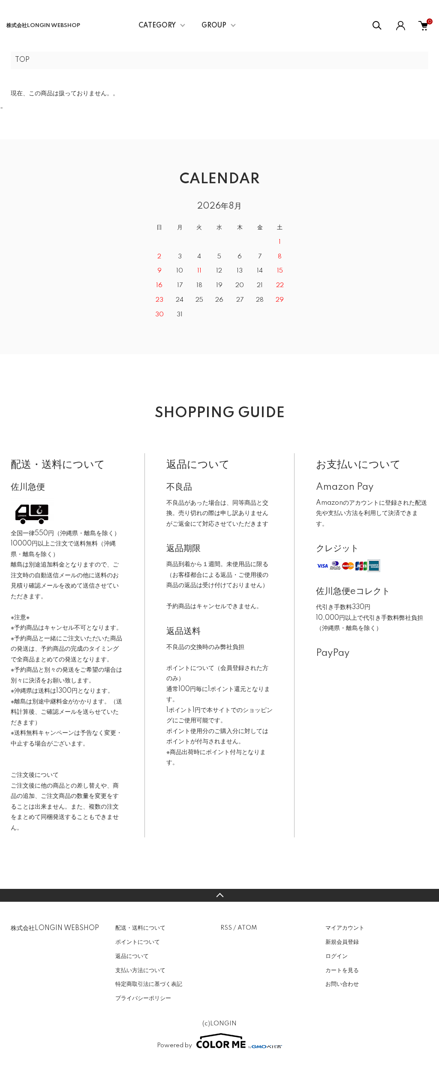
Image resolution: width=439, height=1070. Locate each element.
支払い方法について (140, 970)
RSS (226, 928)
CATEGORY (157, 25)
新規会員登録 (342, 942)
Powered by (174, 1046)
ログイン (336, 956)
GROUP (213, 25)
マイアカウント (344, 928)
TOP (22, 60)
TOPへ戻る (219, 895)
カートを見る (342, 970)
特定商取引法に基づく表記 (148, 984)
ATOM (247, 928)
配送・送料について (140, 928)
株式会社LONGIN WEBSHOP (43, 25)
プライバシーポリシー (143, 998)
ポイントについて (137, 942)
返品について (132, 956)
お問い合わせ (342, 984)
